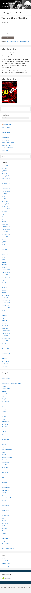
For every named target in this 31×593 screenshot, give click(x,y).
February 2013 (5, 361)
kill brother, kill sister (7, 457)
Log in (3, 558)
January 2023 (5, 224)
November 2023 (6, 209)
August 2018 (5, 340)
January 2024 (5, 206)
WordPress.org (5, 566)
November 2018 (6, 333)
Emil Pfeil (4, 414)
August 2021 (5, 254)
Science (3, 513)
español (4, 416)
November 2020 (6, 272)
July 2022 (4, 239)
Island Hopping (5, 137)
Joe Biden (12, 41)
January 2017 (5, 351)
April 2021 (4, 262)
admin (4, 24)
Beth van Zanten (6, 388)
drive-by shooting (6, 409)
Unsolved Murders (6, 546)
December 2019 (6, 300)
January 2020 (5, 297)
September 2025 (6, 183)
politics (21, 41)
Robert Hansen (5, 505)
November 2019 (6, 302)
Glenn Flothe (5, 426)
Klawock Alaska (5, 459)
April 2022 (4, 242)
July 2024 (4, 196)
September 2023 (6, 211)
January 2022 (5, 244)
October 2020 (5, 275)
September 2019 (6, 308)
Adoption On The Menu (7, 130)
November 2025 (6, 178)
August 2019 (5, 310)
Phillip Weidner (5, 490)
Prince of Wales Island (7, 498)
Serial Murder (5, 523)
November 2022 (6, 229)
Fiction (3, 419)
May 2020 (4, 287)
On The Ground (5, 140)
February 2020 (5, 295)
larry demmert (5, 462)
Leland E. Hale (8, 3)
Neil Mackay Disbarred (7, 147)
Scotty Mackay (5, 515)
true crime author (6, 538)
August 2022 (5, 237)
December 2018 (6, 330)
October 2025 (5, 181)
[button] (28, 3)
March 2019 (4, 323)
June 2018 (4, 346)
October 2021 (5, 249)
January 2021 (5, 267)
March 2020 (4, 292)
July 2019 (4, 313)
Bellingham (4, 386)
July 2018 (4, 343)
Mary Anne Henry (6, 470)
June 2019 (4, 315)
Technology (5, 528)
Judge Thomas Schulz (7, 447)
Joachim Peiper (5, 439)
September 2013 (6, 356)
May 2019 (4, 318)
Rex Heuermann (6, 503)
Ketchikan (4, 454)
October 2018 (5, 335)
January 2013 (5, 363)
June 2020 (4, 285)
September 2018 (6, 338)
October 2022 (5, 231)
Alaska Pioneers (5, 376)
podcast (4, 492)
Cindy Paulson (5, 401)
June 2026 (4, 168)
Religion (4, 500)
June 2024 (4, 198)
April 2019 (4, 320)
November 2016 (6, 353)
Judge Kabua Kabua (6, 127)
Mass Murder (5, 472)
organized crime (6, 487)
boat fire (4, 391)
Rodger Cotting (5, 510)
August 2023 (5, 214)
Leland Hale (7, 124)
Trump (6, 43)
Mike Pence (16, 41)
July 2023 (4, 216)
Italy (3, 434)
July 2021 (4, 257)
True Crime (4, 536)
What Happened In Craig (8, 548)
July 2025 (4, 186)
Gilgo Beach (5, 424)
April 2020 (4, 290)
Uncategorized (5, 543)
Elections (4, 411)
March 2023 (4, 221)
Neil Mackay (5, 485)
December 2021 (6, 247)
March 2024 (4, 201)
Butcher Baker (5, 393)
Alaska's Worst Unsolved (8, 381)
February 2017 (5, 348)
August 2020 (5, 280)
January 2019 (5, 328)
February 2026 (5, 176)
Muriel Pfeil (4, 482)
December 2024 (6, 188)
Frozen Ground (5, 421)
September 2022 (6, 234)
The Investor (5, 531)
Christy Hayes (5, 399)
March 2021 (4, 264)
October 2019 (5, 305)
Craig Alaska (5, 404)
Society (3, 525)
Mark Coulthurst (6, 467)
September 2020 (6, 277)
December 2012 (6, 366)
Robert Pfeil (5, 508)
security (25, 41)
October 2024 (5, 193)
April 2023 (4, 219)
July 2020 (4, 282)
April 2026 (4, 171)
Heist (3, 429)
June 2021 (4, 259)
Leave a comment (7, 27)
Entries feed (5, 561)
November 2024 (6, 191)
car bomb (4, 396)
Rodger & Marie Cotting (8, 142)
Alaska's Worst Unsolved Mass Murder (11, 383)
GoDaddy (15, 590)
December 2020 (6, 269)
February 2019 (5, 325)
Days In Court (5, 150)
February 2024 (5, 204)
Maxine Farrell (5, 475)
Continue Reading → (8, 38)
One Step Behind (6, 132)
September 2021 (6, 252)
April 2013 (4, 358)
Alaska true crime (6, 378)
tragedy (4, 533)
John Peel (4, 444)
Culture (7, 41)
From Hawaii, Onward (7, 135)
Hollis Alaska (5, 432)
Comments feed (6, 563)
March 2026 (4, 173)
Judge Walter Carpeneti (7, 449)
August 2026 (5, 165)
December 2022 (6, 226)
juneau (3, 452)
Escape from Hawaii (7, 145)
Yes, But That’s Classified (15, 18)
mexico (3, 477)
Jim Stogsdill (5, 437)
